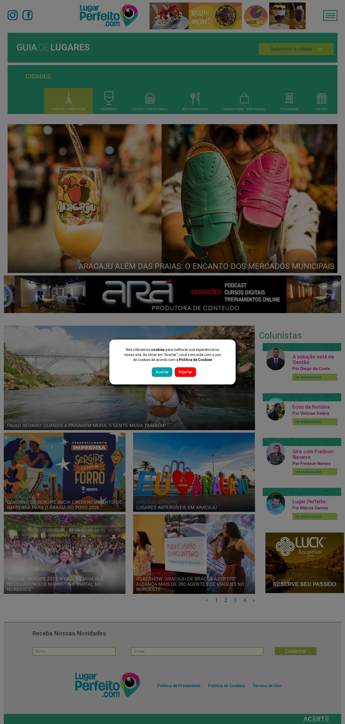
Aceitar (162, 372)
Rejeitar (185, 372)
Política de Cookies (195, 360)
